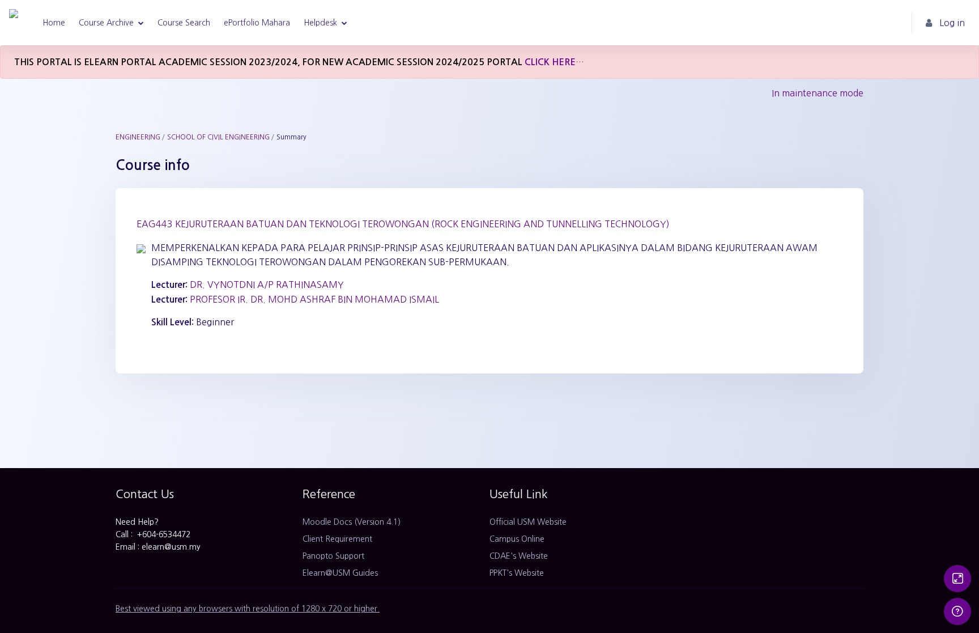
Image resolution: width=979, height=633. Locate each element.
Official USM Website (528, 522)
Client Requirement (337, 539)
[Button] (957, 578)
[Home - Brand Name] (13, 22)
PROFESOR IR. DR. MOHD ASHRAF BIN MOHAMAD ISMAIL (314, 299)
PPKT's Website (517, 573)
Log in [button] (952, 22)
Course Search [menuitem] (184, 23)
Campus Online (517, 539)
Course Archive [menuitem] (106, 23)
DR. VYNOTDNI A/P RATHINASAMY (267, 284)
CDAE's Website (519, 556)
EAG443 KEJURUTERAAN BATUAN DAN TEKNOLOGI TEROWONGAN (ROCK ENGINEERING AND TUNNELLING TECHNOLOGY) (403, 223)
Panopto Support (333, 556)
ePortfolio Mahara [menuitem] (257, 23)
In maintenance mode (817, 92)
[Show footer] (957, 611)
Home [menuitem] (53, 23)
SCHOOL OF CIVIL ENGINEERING (218, 137)
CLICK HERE (550, 62)
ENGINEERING (138, 137)
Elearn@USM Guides (340, 573)
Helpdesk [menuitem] (320, 23)
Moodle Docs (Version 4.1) (352, 522)
